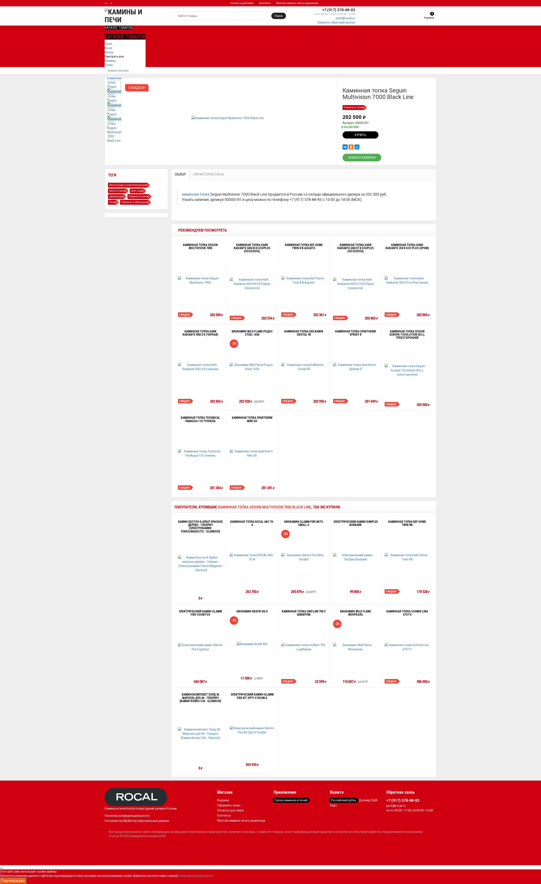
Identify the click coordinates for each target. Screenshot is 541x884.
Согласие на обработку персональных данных (137, 820)
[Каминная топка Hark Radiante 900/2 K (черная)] (200, 367)
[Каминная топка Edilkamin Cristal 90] (303, 367)
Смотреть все (114, 56)
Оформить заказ (228, 805)
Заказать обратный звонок (336, 22)
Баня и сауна (117, 190)
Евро (333, 805)
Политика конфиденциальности (127, 815)
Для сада (137, 190)
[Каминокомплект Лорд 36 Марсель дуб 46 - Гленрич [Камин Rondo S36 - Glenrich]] (200, 733)
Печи (112, 202)
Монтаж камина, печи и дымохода (297, 3)
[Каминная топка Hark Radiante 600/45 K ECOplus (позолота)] (252, 283)
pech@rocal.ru (345, 18)
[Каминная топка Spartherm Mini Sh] (252, 453)
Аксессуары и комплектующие (127, 185)
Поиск (279, 16)
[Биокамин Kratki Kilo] (252, 644)
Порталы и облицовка (134, 202)
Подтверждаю (13, 881)
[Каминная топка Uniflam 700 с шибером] (303, 647)
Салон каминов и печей (291, 800)
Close (108, 43)
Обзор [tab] (180, 174)
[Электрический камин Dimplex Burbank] (355, 557)
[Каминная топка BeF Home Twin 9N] (407, 557)
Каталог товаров (119, 27)
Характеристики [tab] (208, 174)
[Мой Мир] (356, 147)
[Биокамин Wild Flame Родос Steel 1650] (252, 367)
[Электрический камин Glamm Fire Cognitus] (200, 647)
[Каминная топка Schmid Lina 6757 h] (407, 647)
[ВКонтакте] (345, 147)
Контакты (264, 3)
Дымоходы (116, 196)
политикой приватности (195, 875)
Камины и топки (353, 107)
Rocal (108, 48)
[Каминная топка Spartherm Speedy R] (355, 367)
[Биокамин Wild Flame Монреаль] (355, 647)
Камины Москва (118, 70)
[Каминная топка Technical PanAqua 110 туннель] (200, 453)
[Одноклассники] (351, 147)
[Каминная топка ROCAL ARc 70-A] (252, 557)
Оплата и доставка (241, 3)
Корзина (223, 800)
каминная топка (195, 194)
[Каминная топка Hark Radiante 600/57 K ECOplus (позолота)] (355, 283)
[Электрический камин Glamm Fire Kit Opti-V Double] (252, 730)
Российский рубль (343, 800)
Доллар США (368, 800)
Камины (110, 60)
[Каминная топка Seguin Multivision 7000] (200, 280)
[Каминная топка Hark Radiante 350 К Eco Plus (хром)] (407, 280)
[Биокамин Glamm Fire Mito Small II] (303, 557)
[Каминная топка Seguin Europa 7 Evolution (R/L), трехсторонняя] (407, 370)
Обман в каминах (362, 157)
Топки (109, 65)
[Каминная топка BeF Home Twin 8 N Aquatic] (303, 280)
